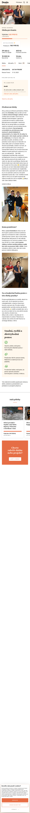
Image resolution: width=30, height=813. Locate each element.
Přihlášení (19, 2)
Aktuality (11, 63)
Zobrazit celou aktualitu (11, 94)
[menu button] (27, 2)
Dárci (21, 63)
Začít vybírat (15, 459)
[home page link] (5, 2)
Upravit (14, 809)
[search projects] (24, 2)
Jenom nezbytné (15, 805)
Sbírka (4, 63)
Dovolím (15, 800)
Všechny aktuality (7, 99)
